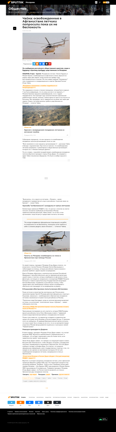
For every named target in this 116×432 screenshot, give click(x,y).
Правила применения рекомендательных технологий (21, 413)
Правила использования (21, 411)
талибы (49, 378)
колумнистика (93, 397)
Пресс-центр (45, 411)
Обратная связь (41, 413)
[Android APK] (103, 419)
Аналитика (84, 397)
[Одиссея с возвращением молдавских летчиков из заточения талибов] (46, 115)
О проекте (10, 411)
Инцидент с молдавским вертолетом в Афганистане (34, 381)
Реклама (31, 411)
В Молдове (38, 378)
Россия (69, 397)
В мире (65, 378)
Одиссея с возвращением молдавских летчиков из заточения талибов (44, 131)
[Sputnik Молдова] (16, 4)
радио (48, 374)
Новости (44, 378)
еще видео (33, 374)
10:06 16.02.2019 (26, 30)
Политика (31, 378)
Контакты (37, 411)
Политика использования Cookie (77, 411)
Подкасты (76, 397)
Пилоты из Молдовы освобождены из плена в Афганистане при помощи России (42, 257)
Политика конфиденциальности (59, 411)
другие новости (64, 374)
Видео (107, 397)
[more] (67, 135)
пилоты (54, 378)
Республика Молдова (59, 397)
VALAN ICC (29, 60)
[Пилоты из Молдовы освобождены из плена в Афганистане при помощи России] (46, 241)
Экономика (40, 397)
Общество (27, 127)
